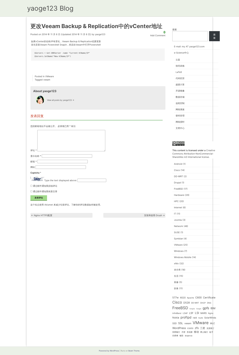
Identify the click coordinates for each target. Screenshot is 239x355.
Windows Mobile (182, 257)
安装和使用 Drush (154, 215)
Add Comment (157, 35)
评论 (33, 150)
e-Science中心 (181, 52)
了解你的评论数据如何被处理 (85, 204)
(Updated (66, 34)
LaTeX (179, 72)
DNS (209, 303)
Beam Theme (134, 351)
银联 (181, 335)
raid (195, 317)
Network (178, 226)
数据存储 (180, 97)
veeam (46, 79)
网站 (32, 167)
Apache (190, 298)
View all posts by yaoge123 (60, 100)
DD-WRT (178, 176)
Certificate (209, 297)
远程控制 (180, 103)
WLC (212, 323)
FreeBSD (178, 188)
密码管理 (180, 115)
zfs (197, 328)
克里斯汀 (210, 328)
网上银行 (204, 332)
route (200, 318)
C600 (198, 297)
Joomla (178, 220)
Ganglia (192, 309)
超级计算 (180, 84)
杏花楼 (190, 332)
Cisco (177, 170)
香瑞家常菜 (188, 336)
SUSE (177, 232)
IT (175, 213)
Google (198, 309)
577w (175, 297)
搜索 (174, 29)
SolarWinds (210, 317)
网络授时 (180, 121)
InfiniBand (176, 313)
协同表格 (180, 65)
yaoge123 (100, 34)
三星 (202, 328)
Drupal (177, 182)
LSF (191, 313)
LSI (197, 313)
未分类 (177, 269)
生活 (176, 276)
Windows (179, 251)
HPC (176, 201)
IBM (213, 308)
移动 (196, 331)
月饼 (183, 332)
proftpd (185, 317)
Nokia (175, 317)
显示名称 (35, 156)
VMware (49, 76)
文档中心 (180, 128)
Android (178, 163)
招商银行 (176, 332)
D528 (186, 302)
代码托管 (180, 78)
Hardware (179, 195)
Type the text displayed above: (60, 180)
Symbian (178, 238)
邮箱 (33, 161)
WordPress (179, 328)
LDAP (185, 313)
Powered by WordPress (109, 351)
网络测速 (180, 109)
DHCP (203, 303)
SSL (180, 323)
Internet (178, 207)
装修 (176, 282)
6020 (183, 297)
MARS (203, 313)
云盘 (178, 59)
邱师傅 (175, 335)
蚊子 (211, 332)
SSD (174, 323)
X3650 (190, 328)
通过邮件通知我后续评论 (45, 185)
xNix (176, 263)
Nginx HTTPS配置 (41, 215)
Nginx (210, 313)
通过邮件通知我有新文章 (45, 191)
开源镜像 (180, 90)
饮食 (176, 288)
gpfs (206, 308)
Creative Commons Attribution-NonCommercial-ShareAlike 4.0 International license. (193, 153)
